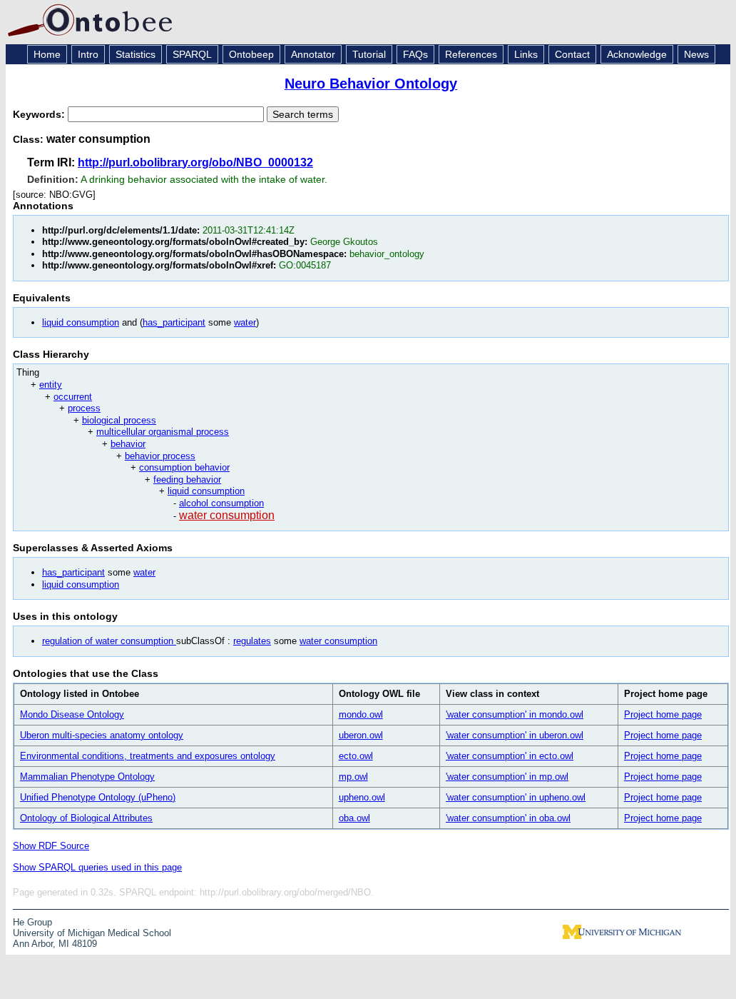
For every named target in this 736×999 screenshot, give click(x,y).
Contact (572, 54)
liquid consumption (80, 322)
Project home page (663, 714)
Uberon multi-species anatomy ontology (101, 735)
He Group (32, 922)
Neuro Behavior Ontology (371, 83)
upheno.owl (362, 797)
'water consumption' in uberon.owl (514, 735)
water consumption (227, 515)
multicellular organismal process (162, 431)
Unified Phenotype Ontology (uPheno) (97, 797)
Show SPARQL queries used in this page (97, 867)
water (245, 322)
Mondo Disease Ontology (72, 714)
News (696, 54)
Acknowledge (637, 54)
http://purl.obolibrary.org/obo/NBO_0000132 (195, 162)
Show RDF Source (51, 845)
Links (526, 54)
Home (47, 54)
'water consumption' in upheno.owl (516, 797)
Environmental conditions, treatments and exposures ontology (147, 755)
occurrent (72, 396)
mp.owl (353, 776)
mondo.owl (361, 714)
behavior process (160, 456)
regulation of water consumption (109, 641)
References (471, 54)
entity (50, 384)
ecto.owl (356, 755)
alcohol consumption (221, 503)
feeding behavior (187, 479)
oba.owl (354, 818)
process (84, 408)
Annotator (313, 54)
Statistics (135, 54)
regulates (252, 641)
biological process (119, 420)
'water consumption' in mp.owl (507, 776)
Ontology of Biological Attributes (86, 818)
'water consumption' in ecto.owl (509, 755)
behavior (128, 443)
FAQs (415, 54)
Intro (88, 54)
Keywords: (40, 114)
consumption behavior (184, 467)
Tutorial (369, 54)
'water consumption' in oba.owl (508, 818)
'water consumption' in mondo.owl (514, 714)
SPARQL (192, 54)
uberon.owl (361, 735)
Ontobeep (251, 54)
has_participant (174, 322)
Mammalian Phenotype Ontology (87, 776)
